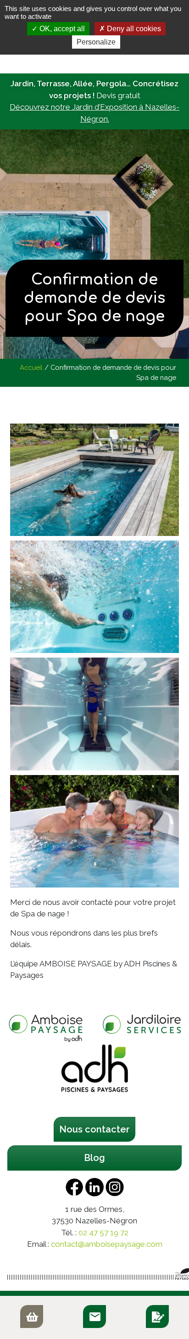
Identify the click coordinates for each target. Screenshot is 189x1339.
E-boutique (31, 1316)
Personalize (96, 42)
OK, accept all (61, 29)
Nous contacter (94, 1129)
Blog (94, 1157)
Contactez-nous (94, 1316)
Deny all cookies (133, 29)
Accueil (31, 367)
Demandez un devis (157, 1316)
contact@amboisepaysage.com (106, 1244)
